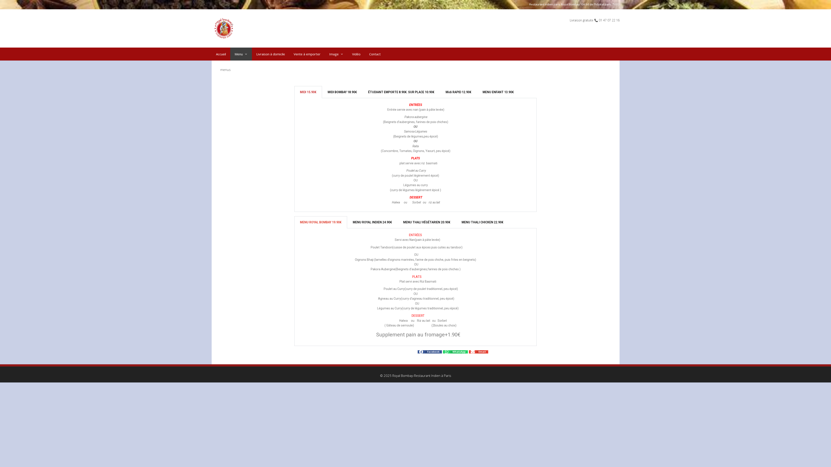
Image (334, 54)
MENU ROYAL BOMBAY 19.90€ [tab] (320, 222)
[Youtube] (339, 351)
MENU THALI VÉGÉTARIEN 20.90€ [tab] (426, 222)
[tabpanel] (415, 155)
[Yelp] (343, 351)
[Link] (347, 351)
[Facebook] (335, 351)
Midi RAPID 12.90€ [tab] (458, 92)
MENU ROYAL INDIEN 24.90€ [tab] (372, 222)
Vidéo (356, 54)
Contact (375, 54)
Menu (239, 54)
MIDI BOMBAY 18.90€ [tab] (342, 92)
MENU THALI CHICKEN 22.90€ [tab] (482, 222)
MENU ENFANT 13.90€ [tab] (498, 92)
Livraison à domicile (270, 54)
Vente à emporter (307, 54)
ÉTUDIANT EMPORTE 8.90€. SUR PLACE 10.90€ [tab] (401, 92)
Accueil (221, 54)
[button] (430, 351)
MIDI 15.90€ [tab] (308, 92)
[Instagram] (368, 351)
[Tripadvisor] (364, 351)
